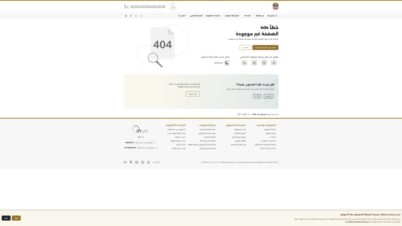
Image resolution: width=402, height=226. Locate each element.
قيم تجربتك (193, 94)
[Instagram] (264, 62)
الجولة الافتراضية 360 (208, 141)
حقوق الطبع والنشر (239, 137)
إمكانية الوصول (240, 141)
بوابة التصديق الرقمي (208, 148)
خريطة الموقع (271, 133)
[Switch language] (126, 16)
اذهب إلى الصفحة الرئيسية (265, 47)
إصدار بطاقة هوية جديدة (176, 133)
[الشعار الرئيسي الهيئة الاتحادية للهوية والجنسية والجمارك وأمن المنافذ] (144, 6)
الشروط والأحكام (240, 133)
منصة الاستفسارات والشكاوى (265, 144)
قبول (16, 218)
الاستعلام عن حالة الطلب (176, 129)
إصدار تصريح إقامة (178, 148)
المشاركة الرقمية (232, 15)
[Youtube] (244, 62)
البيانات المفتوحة (213, 15)
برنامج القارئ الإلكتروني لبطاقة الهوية (202, 144)
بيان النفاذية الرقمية (238, 144)
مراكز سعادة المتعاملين (207, 133)
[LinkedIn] (254, 62)
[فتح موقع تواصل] (141, 129)
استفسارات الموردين (268, 141)
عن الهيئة (260, 15)
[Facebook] (273, 62)
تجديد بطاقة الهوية (178, 141)
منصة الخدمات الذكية (268, 148)
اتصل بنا (181, 15)
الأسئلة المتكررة (270, 129)
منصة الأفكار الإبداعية (208, 129)
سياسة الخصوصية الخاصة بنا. (357, 221)
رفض (6, 218)
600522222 (130, 142)
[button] (141, 16)
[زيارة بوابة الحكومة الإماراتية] (274, 6)
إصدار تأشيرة (180, 144)
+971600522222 (130, 147)
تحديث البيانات (180, 137)
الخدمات (247, 15)
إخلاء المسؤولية (240, 129)
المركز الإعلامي (196, 15)
